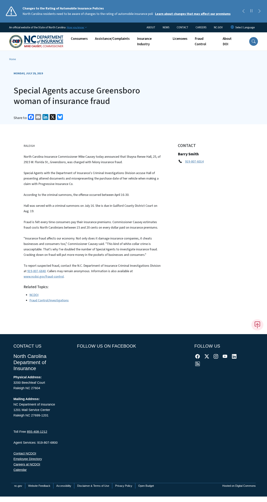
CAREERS (201, 27)
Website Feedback (39, 485)
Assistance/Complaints (112, 38)
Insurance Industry (144, 41)
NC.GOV (218, 27)
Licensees (180, 38)
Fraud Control (200, 41)
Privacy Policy (123, 485)
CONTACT (182, 27)
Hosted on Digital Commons (239, 485)
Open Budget (146, 485)
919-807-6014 (194, 161)
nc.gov (18, 485)
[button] (253, 41)
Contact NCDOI (24, 453)
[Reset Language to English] (232, 27)
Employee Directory (27, 459)
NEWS (166, 27)
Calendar (20, 470)
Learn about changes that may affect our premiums (192, 14)
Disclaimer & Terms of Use (93, 485)
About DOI (227, 41)
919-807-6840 (36, 271)
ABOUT (151, 27)
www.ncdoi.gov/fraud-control (44, 276)
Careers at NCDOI (26, 464)
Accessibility (63, 485)
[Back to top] (257, 324)
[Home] (36, 37)
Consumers (79, 38)
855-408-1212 (37, 432)
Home (12, 59)
